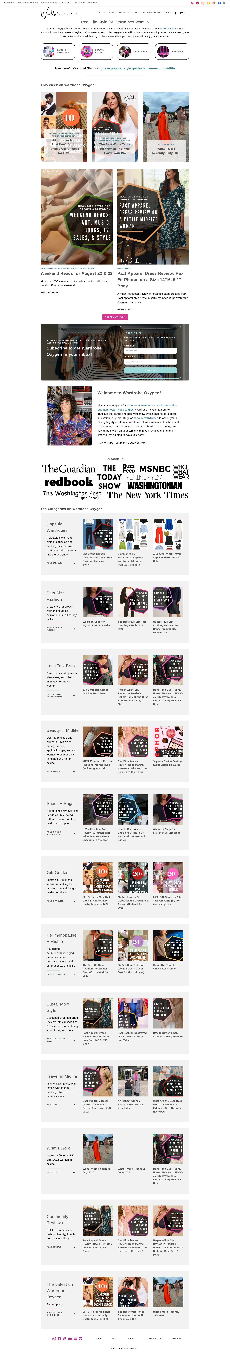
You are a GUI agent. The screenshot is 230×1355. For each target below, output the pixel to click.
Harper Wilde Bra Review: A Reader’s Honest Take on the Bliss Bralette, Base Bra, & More (133, 696)
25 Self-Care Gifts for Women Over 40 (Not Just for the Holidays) (131, 969)
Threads (92, 3)
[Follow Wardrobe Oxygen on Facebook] (59, 1338)
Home (98, 1338)
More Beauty (53, 771)
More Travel (53, 1105)
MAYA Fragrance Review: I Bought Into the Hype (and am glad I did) (98, 765)
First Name (129, 346)
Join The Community (28, 3)
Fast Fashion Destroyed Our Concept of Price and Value (132, 1036)
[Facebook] (219, 3)
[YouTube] (203, 3)
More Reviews (54, 1247)
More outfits (54, 1172)
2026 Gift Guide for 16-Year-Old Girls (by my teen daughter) (167, 901)
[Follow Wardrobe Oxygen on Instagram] (54, 1338)
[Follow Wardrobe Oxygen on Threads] (64, 1338)
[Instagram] (192, 3)
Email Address (131, 357)
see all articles (115, 317)
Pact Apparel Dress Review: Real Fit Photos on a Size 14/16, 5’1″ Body (151, 279)
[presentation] (64, 127)
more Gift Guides (56, 901)
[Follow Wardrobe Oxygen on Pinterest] (80, 1338)
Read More (49, 292)
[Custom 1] (213, 3)
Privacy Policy (154, 1338)
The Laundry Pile (50, 3)
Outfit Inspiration (166, 145)
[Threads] (224, 3)
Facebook (80, 3)
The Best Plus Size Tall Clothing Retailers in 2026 (132, 625)
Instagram (67, 3)
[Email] (208, 3)
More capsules (55, 563)
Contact (132, 1338)
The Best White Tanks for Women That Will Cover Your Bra (115, 149)
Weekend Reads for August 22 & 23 (76, 273)
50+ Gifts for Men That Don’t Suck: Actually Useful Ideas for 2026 (96, 901)
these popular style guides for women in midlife (138, 68)
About (115, 1338)
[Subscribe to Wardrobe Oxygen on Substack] (75, 1338)
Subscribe (9, 3)
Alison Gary (169, 28)
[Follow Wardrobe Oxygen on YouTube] (70, 1338)
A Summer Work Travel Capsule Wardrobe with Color (167, 557)
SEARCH (182, 13)
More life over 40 (56, 974)
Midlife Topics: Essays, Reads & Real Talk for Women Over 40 (67, 268)
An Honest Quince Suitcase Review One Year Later (131, 1104)
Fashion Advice (123, 140)
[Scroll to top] (225, 1346)
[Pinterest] (197, 3)
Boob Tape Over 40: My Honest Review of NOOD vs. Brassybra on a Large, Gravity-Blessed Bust (168, 696)
